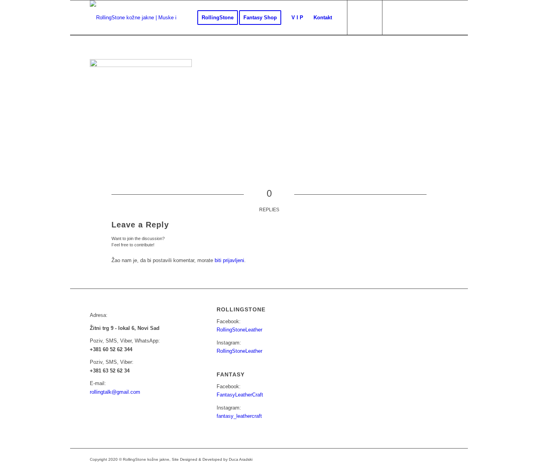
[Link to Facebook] (395, 17)
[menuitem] (217, 17)
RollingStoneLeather (239, 330)
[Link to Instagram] (407, 17)
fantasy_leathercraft (239, 416)
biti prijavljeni (229, 260)
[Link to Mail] (419, 17)
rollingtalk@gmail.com (115, 392)
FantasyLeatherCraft (240, 395)
